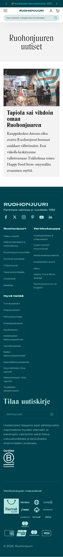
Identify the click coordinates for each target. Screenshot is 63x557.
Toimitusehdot (12, 303)
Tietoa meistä (11, 236)
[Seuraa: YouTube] (41, 217)
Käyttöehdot (11, 330)
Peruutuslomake (13, 316)
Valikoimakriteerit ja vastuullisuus (15, 244)
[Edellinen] (6, 4)
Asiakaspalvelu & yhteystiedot (43, 237)
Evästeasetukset (13, 323)
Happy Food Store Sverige (44, 276)
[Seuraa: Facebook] (6, 217)
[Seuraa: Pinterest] (32, 217)
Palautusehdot (12, 310)
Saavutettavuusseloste (16, 362)
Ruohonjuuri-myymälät (16, 252)
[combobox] (29, 18)
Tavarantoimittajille (14, 272)
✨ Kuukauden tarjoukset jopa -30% (31, 3)
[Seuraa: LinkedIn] (50, 217)
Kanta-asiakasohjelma (46, 255)
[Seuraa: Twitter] (14, 217)
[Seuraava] (56, 4)
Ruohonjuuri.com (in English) (45, 286)
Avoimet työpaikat (14, 259)
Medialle (8, 285)
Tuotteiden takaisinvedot (11, 389)
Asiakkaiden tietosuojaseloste (13, 338)
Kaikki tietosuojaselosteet (14, 354)
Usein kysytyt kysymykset (41, 247)
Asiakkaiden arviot (44, 262)
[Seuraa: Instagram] (23, 217)
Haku (37, 268)
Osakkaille (9, 278)
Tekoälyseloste (12, 346)
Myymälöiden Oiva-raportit (15, 370)
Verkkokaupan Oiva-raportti (15, 379)
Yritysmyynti (11, 265)
